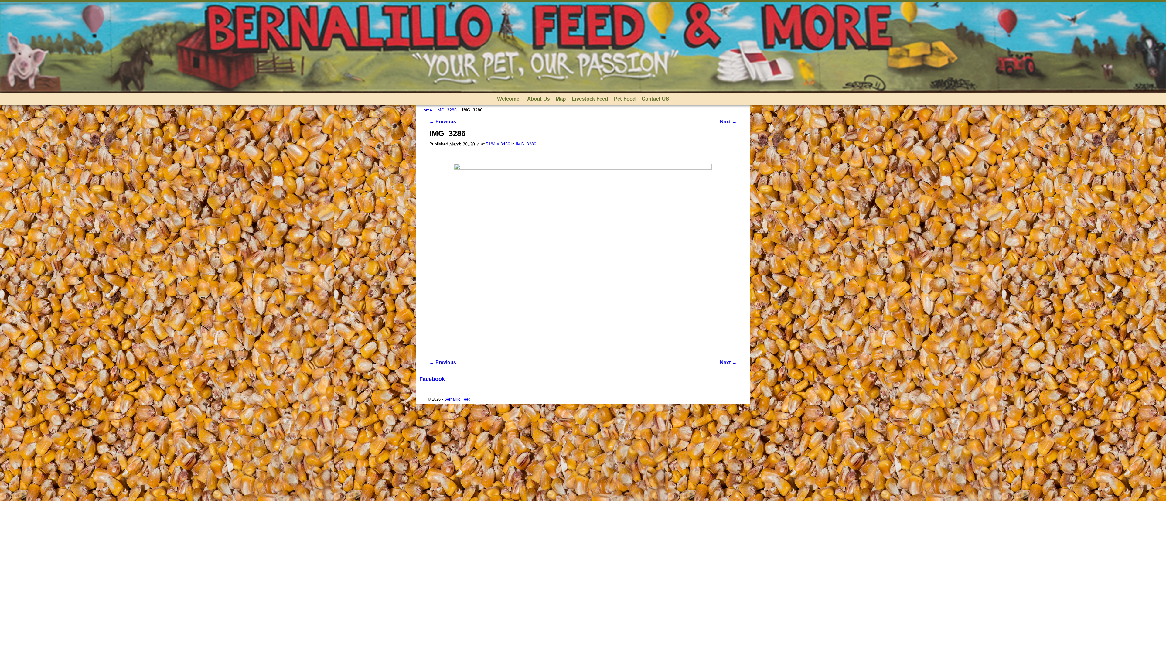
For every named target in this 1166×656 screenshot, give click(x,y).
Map (561, 99)
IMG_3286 (446, 110)
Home (426, 110)
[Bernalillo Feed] (583, 47)
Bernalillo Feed (457, 399)
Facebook (432, 379)
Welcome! (509, 99)
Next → (728, 121)
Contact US (655, 99)
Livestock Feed (590, 99)
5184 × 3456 (498, 144)
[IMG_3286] (583, 249)
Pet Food (625, 99)
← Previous (442, 121)
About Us (538, 99)
